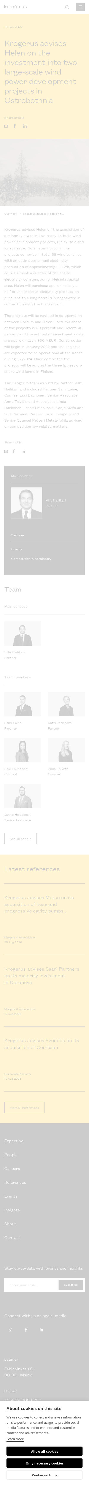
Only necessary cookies (45, 1463)
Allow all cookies (44, 1451)
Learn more (15, 1439)
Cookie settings (44, 1475)
